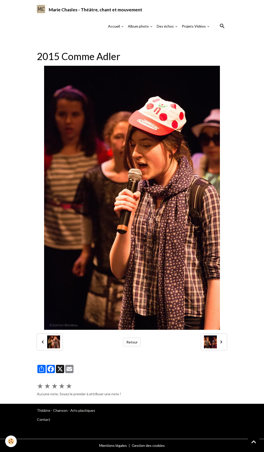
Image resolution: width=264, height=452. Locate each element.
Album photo (139, 26)
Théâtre (43, 410)
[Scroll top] (253, 441)
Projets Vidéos (194, 26)
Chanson (60, 410)
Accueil (114, 26)
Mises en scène (91, 40)
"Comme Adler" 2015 (202, 40)
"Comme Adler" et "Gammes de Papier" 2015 (145, 40)
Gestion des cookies (148, 445)
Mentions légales (113, 445)
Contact (43, 419)
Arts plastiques (82, 410)
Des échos (166, 26)
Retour (132, 342)
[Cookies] (11, 441)
